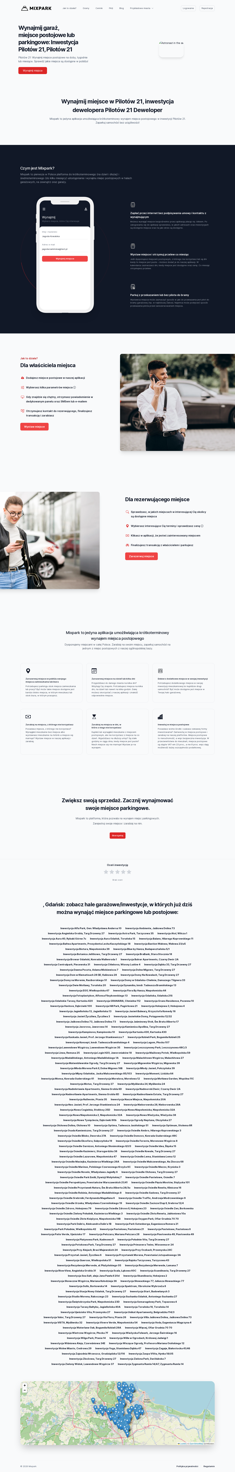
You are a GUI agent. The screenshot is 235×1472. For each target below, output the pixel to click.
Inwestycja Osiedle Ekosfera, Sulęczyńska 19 (85, 1140)
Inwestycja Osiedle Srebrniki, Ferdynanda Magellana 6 (82, 1198)
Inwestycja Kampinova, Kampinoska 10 (91, 1032)
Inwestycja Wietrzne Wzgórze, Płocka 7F (83, 1332)
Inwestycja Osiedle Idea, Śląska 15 (155, 1146)
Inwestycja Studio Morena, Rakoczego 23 (83, 1296)
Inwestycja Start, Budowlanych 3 (149, 1291)
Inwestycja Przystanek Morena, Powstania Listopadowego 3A (143, 1255)
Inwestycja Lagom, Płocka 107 (151, 1042)
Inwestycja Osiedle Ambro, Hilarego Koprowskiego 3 (149, 1130)
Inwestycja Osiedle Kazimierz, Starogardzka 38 (88, 1151)
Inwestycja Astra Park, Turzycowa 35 (131, 933)
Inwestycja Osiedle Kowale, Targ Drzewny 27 (148, 1151)
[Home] (36, 8)
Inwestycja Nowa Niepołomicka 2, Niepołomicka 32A (90, 1115)
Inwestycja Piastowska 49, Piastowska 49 (168, 1234)
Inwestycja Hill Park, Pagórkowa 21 (116, 1006)
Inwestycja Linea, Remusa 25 (62, 1052)
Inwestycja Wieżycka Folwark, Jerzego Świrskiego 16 (144, 1332)
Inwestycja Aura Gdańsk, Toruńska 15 (112, 938)
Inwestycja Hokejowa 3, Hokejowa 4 (163, 1006)
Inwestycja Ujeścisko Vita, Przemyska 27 (85, 1312)
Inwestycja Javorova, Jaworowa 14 (86, 1026)
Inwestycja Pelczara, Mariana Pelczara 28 (114, 1234)
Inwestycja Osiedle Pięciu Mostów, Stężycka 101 (160, 1182)
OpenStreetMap (196, 1443)
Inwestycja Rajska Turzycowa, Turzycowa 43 (142, 1260)
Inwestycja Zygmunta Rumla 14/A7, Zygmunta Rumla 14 (151, 1364)
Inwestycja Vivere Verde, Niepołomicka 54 (111, 1322)
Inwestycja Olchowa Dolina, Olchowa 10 (66, 1125)
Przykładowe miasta (140, 8)
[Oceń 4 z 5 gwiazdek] (123, 872)
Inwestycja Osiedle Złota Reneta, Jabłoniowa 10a (156, 1213)
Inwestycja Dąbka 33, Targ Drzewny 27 (167, 964)
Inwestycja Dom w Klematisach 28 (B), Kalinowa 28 (86, 974)
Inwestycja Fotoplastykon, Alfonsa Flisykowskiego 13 (95, 995)
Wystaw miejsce (34, 426)
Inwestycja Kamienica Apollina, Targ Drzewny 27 (140, 1026)
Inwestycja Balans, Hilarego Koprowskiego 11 (166, 938)
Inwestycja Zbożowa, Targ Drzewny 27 (92, 1358)
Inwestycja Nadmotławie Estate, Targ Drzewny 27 (153, 1094)
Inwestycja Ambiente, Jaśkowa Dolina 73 (150, 928)
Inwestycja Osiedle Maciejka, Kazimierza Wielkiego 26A (85, 1161)
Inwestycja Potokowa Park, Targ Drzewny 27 (89, 1244)
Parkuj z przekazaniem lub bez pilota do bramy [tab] (159, 295)
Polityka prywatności (187, 1466)
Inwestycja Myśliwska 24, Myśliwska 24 (141, 1083)
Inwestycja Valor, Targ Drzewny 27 (65, 1317)
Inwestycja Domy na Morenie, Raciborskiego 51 (78, 980)
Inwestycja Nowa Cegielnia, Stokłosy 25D (85, 1109)
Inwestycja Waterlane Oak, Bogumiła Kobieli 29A (92, 1327)
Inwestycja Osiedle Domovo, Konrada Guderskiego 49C (143, 1135)
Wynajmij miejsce (33, 70)
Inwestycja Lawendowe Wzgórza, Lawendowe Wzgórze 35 (84, 1047)
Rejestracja (207, 8)
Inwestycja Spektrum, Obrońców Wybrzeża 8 (138, 1286)
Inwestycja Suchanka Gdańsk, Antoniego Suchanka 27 (144, 1296)
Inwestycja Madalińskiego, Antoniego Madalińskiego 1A (85, 1057)
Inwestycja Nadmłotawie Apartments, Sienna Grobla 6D (88, 1089)
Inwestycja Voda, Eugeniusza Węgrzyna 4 (166, 1322)
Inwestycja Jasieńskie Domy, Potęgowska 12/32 (143, 1016)
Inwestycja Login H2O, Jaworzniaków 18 (108, 1052)
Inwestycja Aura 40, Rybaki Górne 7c (64, 938)
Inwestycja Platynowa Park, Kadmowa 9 (90, 1239)
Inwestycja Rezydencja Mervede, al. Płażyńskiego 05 (89, 1265)
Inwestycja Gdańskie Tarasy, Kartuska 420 (67, 1000)
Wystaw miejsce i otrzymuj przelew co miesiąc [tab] (159, 254)
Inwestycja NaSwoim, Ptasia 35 (88, 1099)
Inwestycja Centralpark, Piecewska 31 (67, 964)
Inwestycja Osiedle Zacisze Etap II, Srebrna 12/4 (155, 1203)
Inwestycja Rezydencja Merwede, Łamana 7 (151, 1265)
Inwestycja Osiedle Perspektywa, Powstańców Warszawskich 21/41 (86, 1182)
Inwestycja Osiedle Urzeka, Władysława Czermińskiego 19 (86, 1203)
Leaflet (183, 1443)
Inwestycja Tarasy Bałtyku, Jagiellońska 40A (94, 1306)
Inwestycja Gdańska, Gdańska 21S (151, 995)
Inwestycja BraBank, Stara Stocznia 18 (149, 954)
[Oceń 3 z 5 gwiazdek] (117, 872)
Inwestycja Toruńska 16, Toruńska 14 (146, 1306)
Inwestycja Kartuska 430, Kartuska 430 (143, 1032)
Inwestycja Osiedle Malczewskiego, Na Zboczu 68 (153, 1161)
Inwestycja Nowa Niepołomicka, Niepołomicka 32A (144, 1109)
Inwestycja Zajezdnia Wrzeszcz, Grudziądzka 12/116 (93, 1353)
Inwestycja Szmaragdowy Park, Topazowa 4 (150, 1301)
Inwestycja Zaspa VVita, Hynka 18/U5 (151, 1353)
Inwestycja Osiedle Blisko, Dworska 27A (82, 1135)
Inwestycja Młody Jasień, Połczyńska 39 (150, 1068)
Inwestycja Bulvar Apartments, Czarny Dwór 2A (150, 959)
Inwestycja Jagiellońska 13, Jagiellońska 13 (85, 1011)
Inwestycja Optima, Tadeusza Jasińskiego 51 (121, 1125)
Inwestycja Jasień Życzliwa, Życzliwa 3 (86, 1016)
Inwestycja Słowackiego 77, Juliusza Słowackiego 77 (152, 1281)
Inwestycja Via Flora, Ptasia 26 (107, 1317)
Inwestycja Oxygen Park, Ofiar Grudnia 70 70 (151, 1218)
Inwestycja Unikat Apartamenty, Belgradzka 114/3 (144, 1312)
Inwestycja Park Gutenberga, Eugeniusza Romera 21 (146, 1223)
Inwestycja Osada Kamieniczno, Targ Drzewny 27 (83, 1130)
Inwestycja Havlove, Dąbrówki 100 (71, 1006)
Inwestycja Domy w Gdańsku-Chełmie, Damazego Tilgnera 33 (148, 980)
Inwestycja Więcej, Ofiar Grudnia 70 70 (148, 1327)
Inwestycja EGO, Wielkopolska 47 (89, 990)
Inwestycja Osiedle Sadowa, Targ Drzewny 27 (153, 1192)
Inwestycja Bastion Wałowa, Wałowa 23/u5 (160, 943)
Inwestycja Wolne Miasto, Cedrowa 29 (68, 1348)
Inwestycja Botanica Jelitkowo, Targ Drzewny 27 (92, 954)
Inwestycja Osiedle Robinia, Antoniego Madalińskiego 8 (88, 1192)
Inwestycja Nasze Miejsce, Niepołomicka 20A (138, 1099)
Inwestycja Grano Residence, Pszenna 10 (169, 1000)
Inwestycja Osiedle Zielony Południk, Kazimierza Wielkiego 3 (86, 1213)
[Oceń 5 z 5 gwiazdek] (129, 872)
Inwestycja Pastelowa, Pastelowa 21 (122, 1229)
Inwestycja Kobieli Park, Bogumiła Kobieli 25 (154, 1037)
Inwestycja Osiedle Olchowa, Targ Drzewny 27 (149, 1172)
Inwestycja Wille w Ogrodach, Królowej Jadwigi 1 (139, 1338)
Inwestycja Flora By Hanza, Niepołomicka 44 (139, 990)
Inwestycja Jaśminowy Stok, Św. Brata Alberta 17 (149, 1021)
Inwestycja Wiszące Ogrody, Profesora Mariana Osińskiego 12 (146, 1343)
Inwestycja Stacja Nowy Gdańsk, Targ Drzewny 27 (96, 1291)
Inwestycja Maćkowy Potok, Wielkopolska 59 (163, 1052)
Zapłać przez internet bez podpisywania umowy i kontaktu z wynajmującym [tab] (168, 215)
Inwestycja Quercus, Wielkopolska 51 (88, 1260)
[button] (113, 1410)
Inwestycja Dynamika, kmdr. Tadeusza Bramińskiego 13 (143, 985)
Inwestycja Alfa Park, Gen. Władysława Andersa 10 (90, 928)
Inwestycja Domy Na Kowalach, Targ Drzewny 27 (150, 974)
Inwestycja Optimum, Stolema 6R (172, 1125)
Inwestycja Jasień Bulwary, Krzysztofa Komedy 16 (145, 1011)
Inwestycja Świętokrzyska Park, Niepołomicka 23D (89, 1301)
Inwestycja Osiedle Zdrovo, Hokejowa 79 (66, 1208)
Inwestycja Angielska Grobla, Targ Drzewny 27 (76, 933)
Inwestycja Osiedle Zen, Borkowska (171, 1208)
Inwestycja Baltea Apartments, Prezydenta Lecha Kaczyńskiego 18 (89, 943)
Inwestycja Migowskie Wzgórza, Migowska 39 (152, 1063)
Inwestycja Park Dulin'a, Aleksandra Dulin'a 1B (84, 1223)
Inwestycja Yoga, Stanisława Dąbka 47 (118, 1348)
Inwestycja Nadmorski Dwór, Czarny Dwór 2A (153, 1089)
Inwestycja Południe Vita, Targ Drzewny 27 (143, 1239)
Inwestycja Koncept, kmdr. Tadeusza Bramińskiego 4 (97, 1042)
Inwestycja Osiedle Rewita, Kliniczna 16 (157, 1187)
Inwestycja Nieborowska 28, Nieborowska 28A (152, 1104)
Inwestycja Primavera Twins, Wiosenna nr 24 (147, 1244)
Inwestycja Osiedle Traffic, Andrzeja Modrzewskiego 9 (152, 1198)
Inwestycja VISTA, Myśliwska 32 (63, 1322)
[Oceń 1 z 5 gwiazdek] (106, 872)
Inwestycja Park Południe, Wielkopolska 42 (70, 1229)
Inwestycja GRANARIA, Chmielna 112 (119, 1000)
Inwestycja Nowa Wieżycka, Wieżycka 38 (151, 1115)
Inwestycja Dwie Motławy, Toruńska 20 (82, 985)
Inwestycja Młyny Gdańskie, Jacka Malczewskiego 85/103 (97, 1073)
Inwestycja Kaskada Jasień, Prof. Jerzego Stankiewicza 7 (89, 1037)
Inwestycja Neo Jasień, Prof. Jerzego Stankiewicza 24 (87, 1104)
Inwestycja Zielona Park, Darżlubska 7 (143, 1358)
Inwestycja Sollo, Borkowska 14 (88, 1286)
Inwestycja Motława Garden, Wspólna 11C (169, 1078)
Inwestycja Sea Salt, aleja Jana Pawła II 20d (94, 1275)
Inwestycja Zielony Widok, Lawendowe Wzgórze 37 (82, 1364)
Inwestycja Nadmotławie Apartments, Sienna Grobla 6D (85, 1094)
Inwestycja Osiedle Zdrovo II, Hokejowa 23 (120, 1208)
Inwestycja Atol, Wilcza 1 (172, 933)
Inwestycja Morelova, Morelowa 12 (119, 1078)
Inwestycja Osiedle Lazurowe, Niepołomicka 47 (88, 1156)
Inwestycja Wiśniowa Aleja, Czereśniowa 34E (78, 1343)
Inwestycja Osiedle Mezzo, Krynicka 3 (157, 1166)
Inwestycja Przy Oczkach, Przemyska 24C (146, 1249)
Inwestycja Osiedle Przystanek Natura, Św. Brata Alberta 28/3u (92, 1187)
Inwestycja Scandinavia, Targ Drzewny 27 (165, 1270)
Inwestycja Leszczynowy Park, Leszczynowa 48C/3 (155, 1047)
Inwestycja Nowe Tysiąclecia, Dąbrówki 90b (90, 1120)
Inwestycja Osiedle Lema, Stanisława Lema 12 (148, 1156)
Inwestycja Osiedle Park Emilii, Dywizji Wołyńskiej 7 (91, 1177)
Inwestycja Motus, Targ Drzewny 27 (92, 1083)
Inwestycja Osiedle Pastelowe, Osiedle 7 (150, 1177)
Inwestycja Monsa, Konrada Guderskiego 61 (67, 1078)
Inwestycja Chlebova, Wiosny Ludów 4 (117, 964)
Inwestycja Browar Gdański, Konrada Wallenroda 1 (87, 959)
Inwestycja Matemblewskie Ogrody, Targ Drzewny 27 (87, 1063)
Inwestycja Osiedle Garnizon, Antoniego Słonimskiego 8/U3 (95, 1146)
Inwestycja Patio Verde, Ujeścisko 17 (63, 1234)
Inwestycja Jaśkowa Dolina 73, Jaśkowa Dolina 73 (86, 1021)
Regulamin (209, 1466)
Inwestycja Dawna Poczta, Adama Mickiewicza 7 (89, 969)
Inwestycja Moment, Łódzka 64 (154, 1073)
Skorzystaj (117, 835)
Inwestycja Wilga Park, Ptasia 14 (86, 1338)
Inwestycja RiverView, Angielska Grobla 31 (70, 1270)
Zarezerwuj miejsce (141, 556)
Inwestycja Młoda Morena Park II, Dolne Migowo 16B (91, 1068)
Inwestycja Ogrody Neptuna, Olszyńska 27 (146, 1120)
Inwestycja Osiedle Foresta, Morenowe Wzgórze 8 (146, 1140)
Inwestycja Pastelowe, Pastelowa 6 (169, 1229)
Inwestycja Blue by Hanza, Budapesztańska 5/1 (141, 949)
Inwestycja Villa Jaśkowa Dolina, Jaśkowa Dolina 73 (161, 1317)
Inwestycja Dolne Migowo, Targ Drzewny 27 (148, 969)
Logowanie (188, 8)
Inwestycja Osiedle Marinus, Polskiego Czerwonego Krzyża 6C (93, 1166)
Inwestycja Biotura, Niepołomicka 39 (87, 949)
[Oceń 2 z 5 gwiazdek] (111, 872)
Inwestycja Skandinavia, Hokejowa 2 (145, 1275)
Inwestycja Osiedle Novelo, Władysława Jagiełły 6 (88, 1172)
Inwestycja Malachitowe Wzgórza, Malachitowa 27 (153, 1057)
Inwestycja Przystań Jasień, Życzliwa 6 (78, 1255)
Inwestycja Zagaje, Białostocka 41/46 (167, 1348)
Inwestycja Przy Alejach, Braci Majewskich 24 (90, 1249)
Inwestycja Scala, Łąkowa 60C (118, 1270)
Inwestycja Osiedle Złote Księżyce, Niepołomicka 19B (88, 1218)
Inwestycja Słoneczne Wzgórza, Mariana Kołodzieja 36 (84, 1281)
